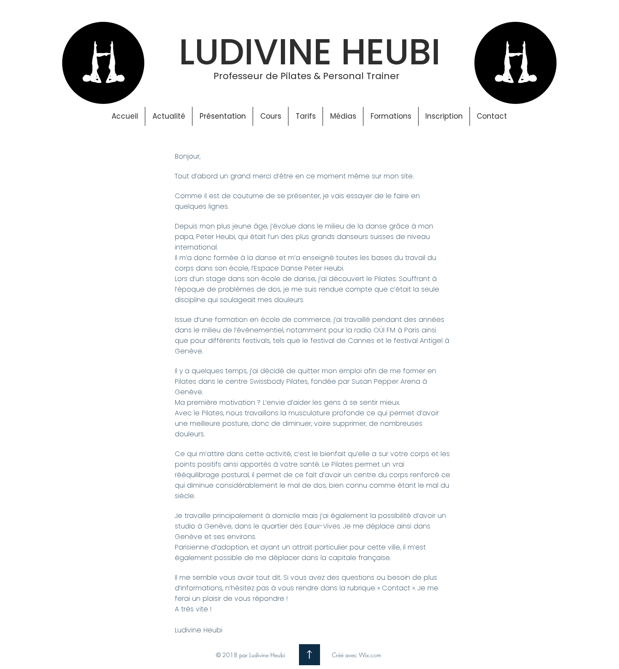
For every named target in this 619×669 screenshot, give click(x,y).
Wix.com (370, 655)
